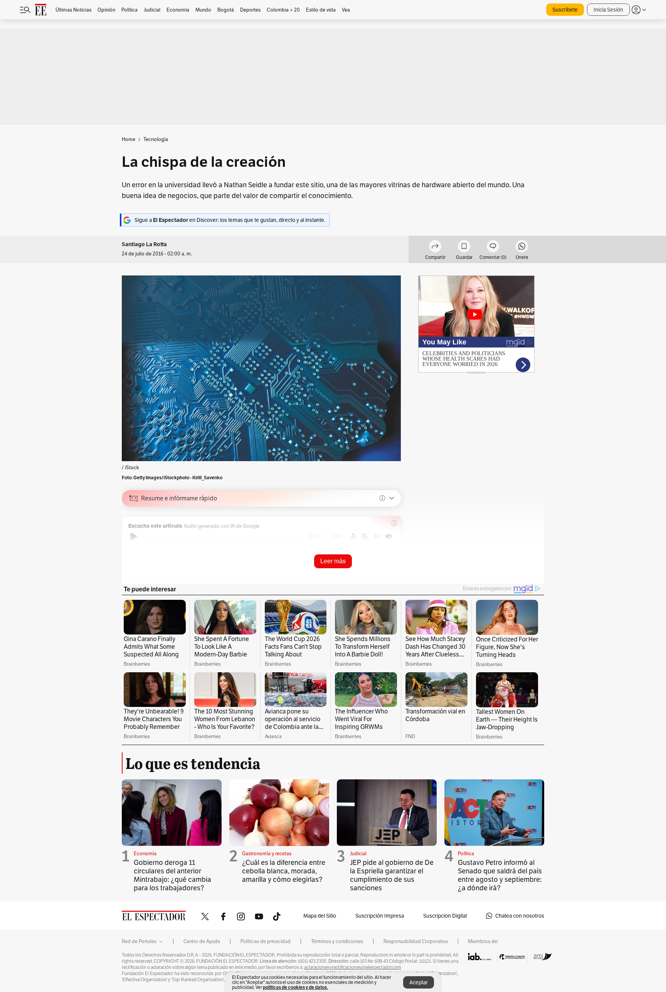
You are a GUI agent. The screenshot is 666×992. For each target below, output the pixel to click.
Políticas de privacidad (265, 941)
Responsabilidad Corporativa (415, 941)
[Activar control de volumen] (388, 536)
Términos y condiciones (337, 941)
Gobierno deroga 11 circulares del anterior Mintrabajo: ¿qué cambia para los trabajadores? (172, 875)
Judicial (358, 853)
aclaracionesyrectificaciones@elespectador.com (352, 967)
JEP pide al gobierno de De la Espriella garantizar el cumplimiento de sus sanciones (392, 875)
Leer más (333, 561)
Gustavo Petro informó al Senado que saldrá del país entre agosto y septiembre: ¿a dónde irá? (500, 875)
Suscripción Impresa (379, 915)
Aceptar (418, 982)
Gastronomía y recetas (266, 853)
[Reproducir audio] (133, 536)
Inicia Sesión (608, 9)
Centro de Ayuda (201, 941)
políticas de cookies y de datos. (295, 987)
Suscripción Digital (445, 915)
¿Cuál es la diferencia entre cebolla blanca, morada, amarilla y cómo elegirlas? (283, 871)
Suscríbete (565, 9)
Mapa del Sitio (319, 915)
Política (466, 853)
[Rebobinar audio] (353, 536)
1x (376, 536)
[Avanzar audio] (365, 536)
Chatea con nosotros (519, 915)
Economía (145, 853)
